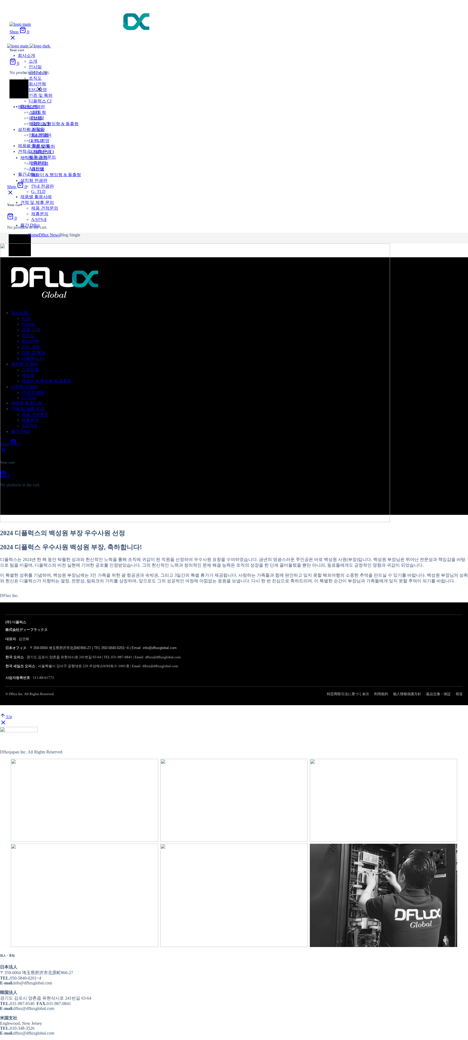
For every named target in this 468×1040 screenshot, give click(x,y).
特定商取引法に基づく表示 (348, 694)
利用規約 (381, 694)
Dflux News (49, 235)
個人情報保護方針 (407, 694)
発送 (459, 694)
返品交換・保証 (438, 694)
